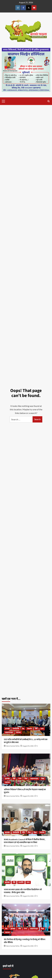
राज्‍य (42, 729)
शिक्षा (42, 778)
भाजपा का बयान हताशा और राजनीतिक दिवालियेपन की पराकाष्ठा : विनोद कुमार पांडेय (23, 891)
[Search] (48, 101)
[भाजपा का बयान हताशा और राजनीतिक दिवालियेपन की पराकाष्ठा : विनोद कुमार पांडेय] (26, 870)
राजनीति (20, 882)
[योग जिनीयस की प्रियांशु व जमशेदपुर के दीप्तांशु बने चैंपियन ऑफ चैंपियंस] (26, 920)
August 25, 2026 (28, 746)
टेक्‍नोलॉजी (16, 729)
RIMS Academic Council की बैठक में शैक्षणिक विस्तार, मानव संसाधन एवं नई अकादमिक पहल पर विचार (24, 841)
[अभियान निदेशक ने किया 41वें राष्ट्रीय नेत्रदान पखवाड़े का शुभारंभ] (26, 770)
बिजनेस (29, 729)
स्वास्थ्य (18, 732)
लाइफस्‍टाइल (9, 732)
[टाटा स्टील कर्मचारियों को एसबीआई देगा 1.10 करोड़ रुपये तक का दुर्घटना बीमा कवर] (26, 720)
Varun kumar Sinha (12, 746)
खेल (6, 929)
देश (23, 729)
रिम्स (26, 778)
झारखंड (7, 729)
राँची (36, 729)
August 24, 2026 (28, 846)
